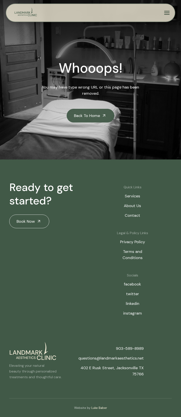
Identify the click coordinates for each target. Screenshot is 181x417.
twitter (132, 294)
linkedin (132, 303)
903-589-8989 (130, 348)
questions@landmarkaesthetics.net (111, 358)
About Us (132, 205)
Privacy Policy (132, 242)
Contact (132, 215)
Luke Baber (99, 408)
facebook (132, 284)
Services (132, 196)
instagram (132, 313)
